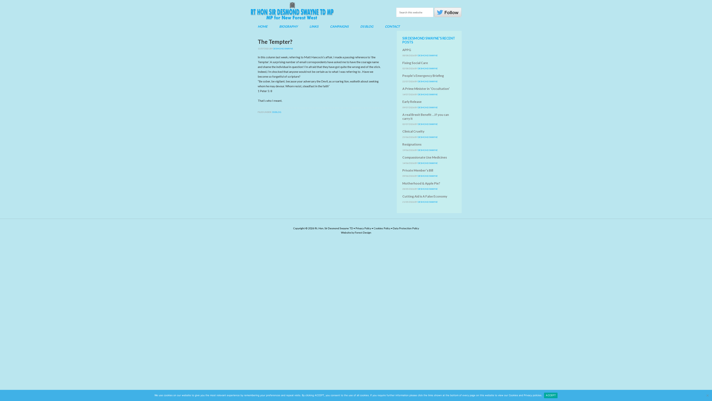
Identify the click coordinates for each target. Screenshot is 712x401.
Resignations (411, 144)
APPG (406, 50)
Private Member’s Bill (417, 170)
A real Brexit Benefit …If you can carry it (425, 116)
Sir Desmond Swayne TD (292, 11)
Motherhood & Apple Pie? (421, 183)
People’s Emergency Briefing (423, 76)
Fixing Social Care (415, 63)
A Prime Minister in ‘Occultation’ (426, 89)
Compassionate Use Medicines (424, 157)
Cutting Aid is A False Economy (424, 196)
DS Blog (276, 112)
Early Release (412, 102)
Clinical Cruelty (413, 131)
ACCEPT (551, 395)
